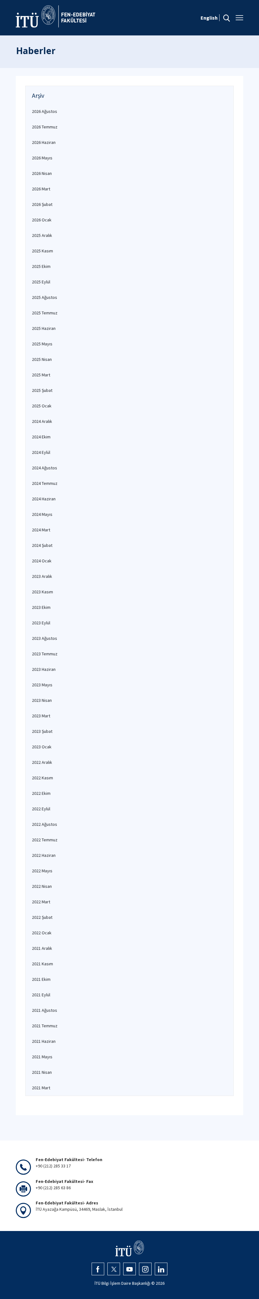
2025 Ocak (41, 406)
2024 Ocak (41, 561)
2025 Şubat (42, 390)
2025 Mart (41, 375)
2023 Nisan (42, 700)
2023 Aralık (42, 576)
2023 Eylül (41, 623)
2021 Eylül (41, 995)
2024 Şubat (42, 545)
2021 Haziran (44, 1041)
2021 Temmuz (44, 1026)
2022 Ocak (41, 933)
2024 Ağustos (44, 468)
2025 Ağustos (44, 297)
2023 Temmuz (44, 654)
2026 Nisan (42, 173)
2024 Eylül (41, 452)
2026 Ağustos (44, 111)
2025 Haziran (44, 328)
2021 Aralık (42, 948)
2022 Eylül (41, 809)
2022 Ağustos (44, 824)
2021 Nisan (42, 1072)
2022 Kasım (42, 778)
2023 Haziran (44, 669)
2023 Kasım (42, 592)
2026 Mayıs (42, 158)
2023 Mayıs (42, 685)
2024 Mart (41, 530)
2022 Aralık (42, 762)
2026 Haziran (44, 142)
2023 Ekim (41, 607)
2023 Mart (41, 716)
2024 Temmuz (44, 483)
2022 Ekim (41, 793)
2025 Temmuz (44, 313)
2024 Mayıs (42, 514)
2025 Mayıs (42, 344)
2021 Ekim (41, 979)
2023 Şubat (42, 731)
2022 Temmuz (44, 840)
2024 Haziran (44, 499)
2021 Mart (41, 1088)
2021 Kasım (42, 964)
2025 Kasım (42, 251)
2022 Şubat (42, 917)
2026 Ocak (41, 220)
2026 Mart (41, 189)
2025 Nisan (42, 359)
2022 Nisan (42, 886)
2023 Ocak (41, 747)
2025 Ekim (41, 266)
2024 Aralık (42, 421)
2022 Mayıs (42, 871)
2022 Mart (41, 902)
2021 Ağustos (44, 1010)
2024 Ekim (41, 437)
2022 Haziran (44, 855)
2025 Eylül (41, 282)
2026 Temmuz (44, 127)
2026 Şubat (42, 204)
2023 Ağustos (44, 638)
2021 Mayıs (42, 1057)
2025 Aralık (42, 235)
